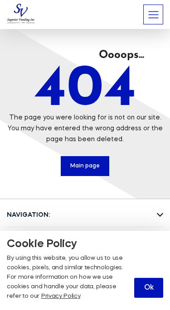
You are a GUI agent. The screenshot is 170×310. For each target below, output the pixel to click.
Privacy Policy (60, 296)
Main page (85, 166)
